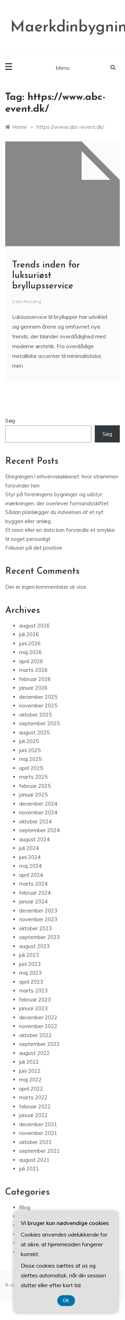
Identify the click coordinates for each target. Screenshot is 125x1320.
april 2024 (31, 875)
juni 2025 (30, 750)
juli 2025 (29, 741)
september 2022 (39, 1044)
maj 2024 (30, 866)
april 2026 (31, 661)
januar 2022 (33, 1115)
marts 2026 (33, 670)
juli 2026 (29, 634)
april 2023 (31, 981)
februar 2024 (35, 892)
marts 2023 (33, 990)
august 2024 (34, 839)
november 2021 (38, 1133)
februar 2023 (35, 999)
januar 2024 (33, 901)
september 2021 (39, 1150)
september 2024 (39, 830)
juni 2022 (30, 1071)
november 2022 (38, 1026)
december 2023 (38, 910)
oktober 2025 (35, 714)
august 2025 (34, 732)
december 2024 (38, 803)
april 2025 (31, 768)
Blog (24, 1207)
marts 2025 (33, 776)
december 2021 (38, 1124)
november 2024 (38, 812)
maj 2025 (30, 759)
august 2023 (34, 946)
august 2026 (34, 625)
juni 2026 (30, 643)
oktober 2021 (35, 1142)
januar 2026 (33, 687)
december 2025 (38, 697)
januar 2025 (33, 794)
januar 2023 (33, 1008)
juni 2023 (30, 964)
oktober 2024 (35, 821)
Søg (10, 420)
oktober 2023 (35, 928)
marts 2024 (33, 883)
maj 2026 (30, 652)
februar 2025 (35, 786)
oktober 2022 (35, 1035)
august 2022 (34, 1053)
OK (66, 1300)
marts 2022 (33, 1097)
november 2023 (38, 919)
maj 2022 (30, 1079)
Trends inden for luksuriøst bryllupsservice (46, 276)
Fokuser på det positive (33, 547)
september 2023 (39, 937)
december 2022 (38, 1017)
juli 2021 (29, 1168)
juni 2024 (30, 857)
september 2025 (39, 723)
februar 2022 (35, 1106)
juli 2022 (29, 1061)
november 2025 (38, 705)
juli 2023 (29, 955)
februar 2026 (35, 679)
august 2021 (34, 1160)
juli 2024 (29, 848)
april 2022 (31, 1088)
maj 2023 (30, 972)
